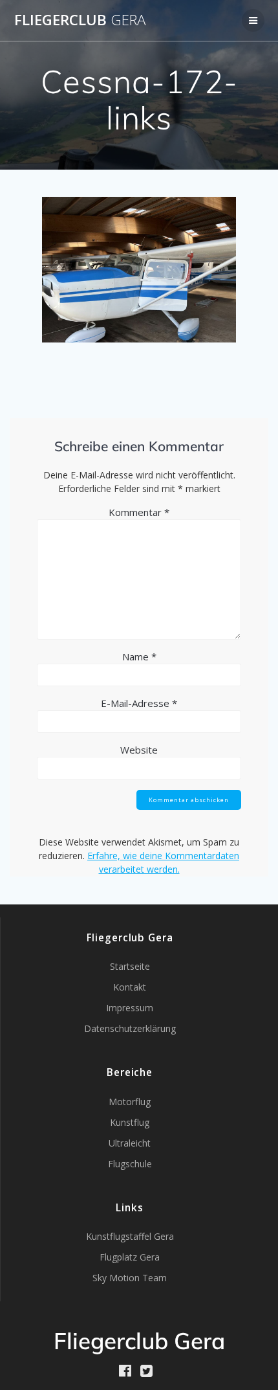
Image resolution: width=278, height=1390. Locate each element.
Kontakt (129, 987)
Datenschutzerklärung (130, 1028)
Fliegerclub (79, 20)
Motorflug (130, 1101)
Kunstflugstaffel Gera (130, 1236)
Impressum (129, 1008)
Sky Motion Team (129, 1278)
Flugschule (130, 1164)
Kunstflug (129, 1122)
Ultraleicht (130, 1143)
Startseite (130, 966)
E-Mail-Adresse (139, 703)
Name (139, 656)
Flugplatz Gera (130, 1257)
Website (139, 749)
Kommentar (139, 512)
